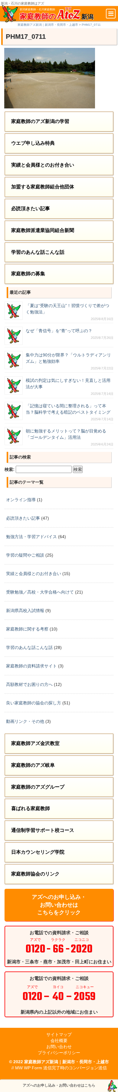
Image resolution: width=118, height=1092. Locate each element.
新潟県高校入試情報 (25, 610)
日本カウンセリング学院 (37, 852)
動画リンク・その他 (25, 721)
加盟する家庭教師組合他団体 (42, 186)
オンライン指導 (21, 499)
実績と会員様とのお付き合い (42, 164)
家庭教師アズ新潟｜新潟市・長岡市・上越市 (66, 1061)
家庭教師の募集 (28, 273)
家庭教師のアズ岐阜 (33, 765)
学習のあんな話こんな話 (37, 252)
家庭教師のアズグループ (37, 786)
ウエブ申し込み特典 (33, 143)
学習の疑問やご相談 (25, 555)
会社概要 (59, 1040)
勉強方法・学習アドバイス (31, 536)
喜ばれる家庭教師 (30, 808)
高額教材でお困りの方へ (29, 684)
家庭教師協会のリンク (35, 873)
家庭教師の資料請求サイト (31, 665)
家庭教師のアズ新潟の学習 (40, 121)
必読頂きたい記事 (30, 208)
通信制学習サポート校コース (42, 830)
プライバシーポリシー (59, 1052)
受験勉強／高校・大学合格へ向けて (40, 592)
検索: (10, 469)
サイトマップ (59, 1034)
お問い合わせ (59, 1046)
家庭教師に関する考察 (27, 629)
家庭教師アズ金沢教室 (35, 743)
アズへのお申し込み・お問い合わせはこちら (59, 1085)
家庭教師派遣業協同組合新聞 (42, 230)
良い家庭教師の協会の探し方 (33, 702)
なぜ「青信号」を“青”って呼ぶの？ (59, 330)
